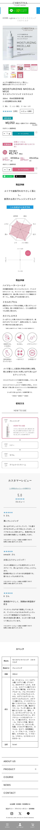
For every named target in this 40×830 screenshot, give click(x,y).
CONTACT (10, 792)
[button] (6, 67)
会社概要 (12, 804)
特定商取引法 (26, 804)
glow (12, 18)
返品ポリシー (10, 809)
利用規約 (18, 804)
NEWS (7, 785)
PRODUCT (9, 769)
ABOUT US (10, 761)
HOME (5, 18)
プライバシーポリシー (21, 809)
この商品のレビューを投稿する (20, 488)
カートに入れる (23, 134)
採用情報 (31, 809)
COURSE (8, 777)
